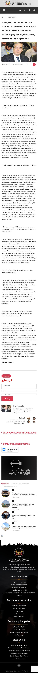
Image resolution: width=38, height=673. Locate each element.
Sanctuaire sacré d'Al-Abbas (19, 656)
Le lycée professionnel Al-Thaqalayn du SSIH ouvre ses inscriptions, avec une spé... (23, 516)
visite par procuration (19, 606)
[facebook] (20, 10)
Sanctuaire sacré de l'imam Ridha (19, 650)
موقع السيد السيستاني (19, 627)
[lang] (34, 10)
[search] (29, 10)
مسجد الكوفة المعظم (19, 658)
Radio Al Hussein (19, 616)
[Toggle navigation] (3, 10)
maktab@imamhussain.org (19, 584)
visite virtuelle (19, 611)
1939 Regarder (19, 64)
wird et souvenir (19, 614)
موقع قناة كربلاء (19, 635)
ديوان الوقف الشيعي (19, 629)
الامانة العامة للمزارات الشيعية (19, 632)
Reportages (11, 17)
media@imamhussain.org (19, 587)
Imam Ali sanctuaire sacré (19, 645)
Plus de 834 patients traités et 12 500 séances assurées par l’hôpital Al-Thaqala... (23, 505)
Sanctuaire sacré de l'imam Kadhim (19, 648)
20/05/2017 (6, 64)
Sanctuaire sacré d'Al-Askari (19, 653)
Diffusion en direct (19, 608)
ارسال (8, 398)
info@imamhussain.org (19, 582)
